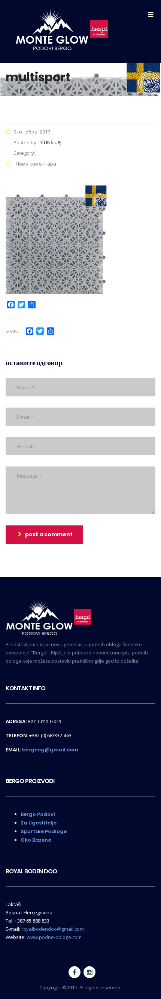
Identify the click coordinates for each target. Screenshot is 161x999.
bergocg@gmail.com (50, 749)
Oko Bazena (36, 840)
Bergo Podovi (38, 814)
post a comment (49, 534)
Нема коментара (35, 163)
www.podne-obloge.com (54, 937)
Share (12, 331)
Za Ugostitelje (39, 822)
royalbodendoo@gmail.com (52, 929)
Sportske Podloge (44, 831)
